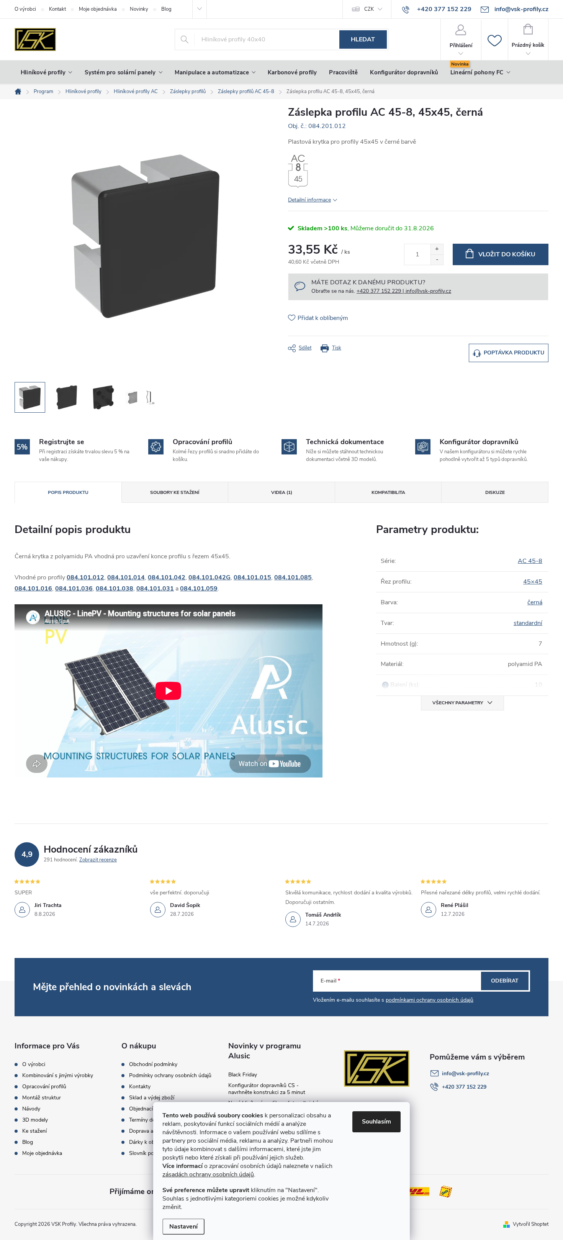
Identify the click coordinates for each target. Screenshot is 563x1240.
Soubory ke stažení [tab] (174, 492)
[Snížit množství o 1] (436, 259)
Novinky (139, 9)
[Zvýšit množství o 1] (436, 249)
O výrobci (25, 9)
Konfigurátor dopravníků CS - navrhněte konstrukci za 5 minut (266, 1089)
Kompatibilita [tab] (388, 492)
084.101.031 (155, 588)
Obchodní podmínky (153, 1064)
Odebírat (505, 980)
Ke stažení (34, 1131)
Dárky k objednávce (152, 1142)
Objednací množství (152, 1109)
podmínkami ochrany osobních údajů (429, 1000)
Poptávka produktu (514, 352)
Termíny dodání (147, 1120)
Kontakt (57, 9)
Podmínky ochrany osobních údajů (170, 1076)
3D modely (35, 1120)
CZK (369, 9)
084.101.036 (74, 588)
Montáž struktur (41, 1098)
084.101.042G (209, 577)
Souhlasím (376, 1121)
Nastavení (183, 1226)
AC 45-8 (530, 561)
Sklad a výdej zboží (151, 1098)
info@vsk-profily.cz (465, 1073)
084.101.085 (293, 577)
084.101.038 (114, 588)
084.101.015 (252, 577)
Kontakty (140, 1087)
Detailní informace (309, 199)
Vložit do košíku (506, 254)
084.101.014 (126, 577)
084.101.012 (85, 577)
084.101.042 (166, 577)
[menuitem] (47, 72)
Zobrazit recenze (98, 859)
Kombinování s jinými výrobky (57, 1076)
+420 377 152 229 (464, 1087)
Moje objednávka (98, 9)
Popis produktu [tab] (68, 492)
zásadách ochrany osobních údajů (208, 1174)
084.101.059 (199, 588)
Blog (166, 9)
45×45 (532, 581)
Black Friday (242, 1074)
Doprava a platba (149, 1131)
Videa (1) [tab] (281, 492)
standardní (528, 623)
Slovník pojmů (146, 1153)
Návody (31, 1109)
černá (534, 602)
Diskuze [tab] (495, 492)
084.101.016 (33, 588)
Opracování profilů (44, 1087)
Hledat (363, 39)
